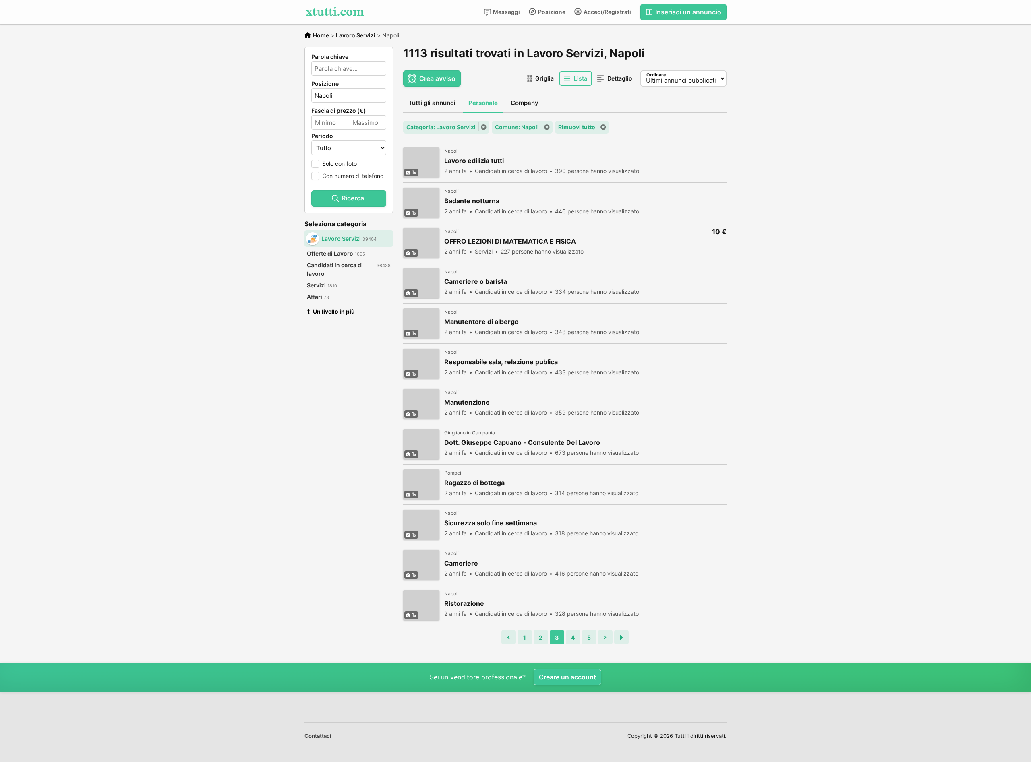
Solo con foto (339, 163)
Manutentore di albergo (481, 322)
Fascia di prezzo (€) (338, 110)
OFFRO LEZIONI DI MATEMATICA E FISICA (510, 241)
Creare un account (567, 677)
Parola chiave (329, 57)
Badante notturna (471, 201)
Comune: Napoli (517, 127)
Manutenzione (467, 402)
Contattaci (317, 736)
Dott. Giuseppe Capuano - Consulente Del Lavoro (522, 442)
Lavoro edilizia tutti (474, 161)
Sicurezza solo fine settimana (490, 523)
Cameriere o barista (475, 281)
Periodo (322, 136)
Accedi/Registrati (606, 11)
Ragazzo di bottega (474, 483)
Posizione (551, 11)
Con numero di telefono (352, 175)
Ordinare (656, 75)
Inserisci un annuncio (687, 12)
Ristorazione (464, 603)
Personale (483, 103)
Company (524, 103)
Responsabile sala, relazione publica (501, 362)
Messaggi (506, 11)
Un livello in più (334, 311)
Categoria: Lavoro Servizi (441, 127)
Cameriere (461, 563)
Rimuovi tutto (576, 127)
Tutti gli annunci (431, 103)
